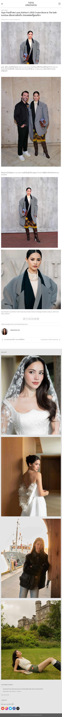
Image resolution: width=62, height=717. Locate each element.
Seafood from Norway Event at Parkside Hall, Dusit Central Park (23, 689)
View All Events (5, 695)
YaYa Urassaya (31, 3)
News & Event (4, 10)
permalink (25, 324)
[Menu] (2, 4)
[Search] (59, 4)
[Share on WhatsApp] (24, 319)
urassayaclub (16, 19)
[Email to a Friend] (32, 319)
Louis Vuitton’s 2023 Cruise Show (49, 339)
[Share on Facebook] (27, 319)
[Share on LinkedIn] (38, 319)
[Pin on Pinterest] (35, 319)
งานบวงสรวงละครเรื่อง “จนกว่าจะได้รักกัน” (14, 339)
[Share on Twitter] (29, 319)
